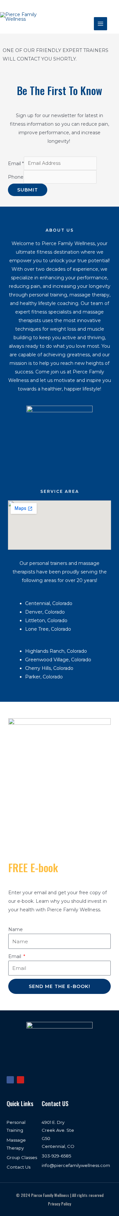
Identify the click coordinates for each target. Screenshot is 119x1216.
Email (16, 163)
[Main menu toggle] (100, 23)
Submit (27, 190)
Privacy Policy (59, 1203)
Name (15, 929)
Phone (15, 177)
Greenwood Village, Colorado (59, 660)
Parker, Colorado (44, 677)
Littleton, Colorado (46, 620)
